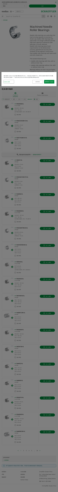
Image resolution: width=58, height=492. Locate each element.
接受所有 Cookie (49, 81)
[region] (29, 79)
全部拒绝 (37, 81)
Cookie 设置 (7, 81)
